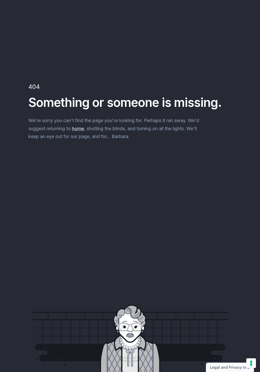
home (78, 128)
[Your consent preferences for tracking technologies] (251, 363)
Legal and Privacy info (230, 367)
